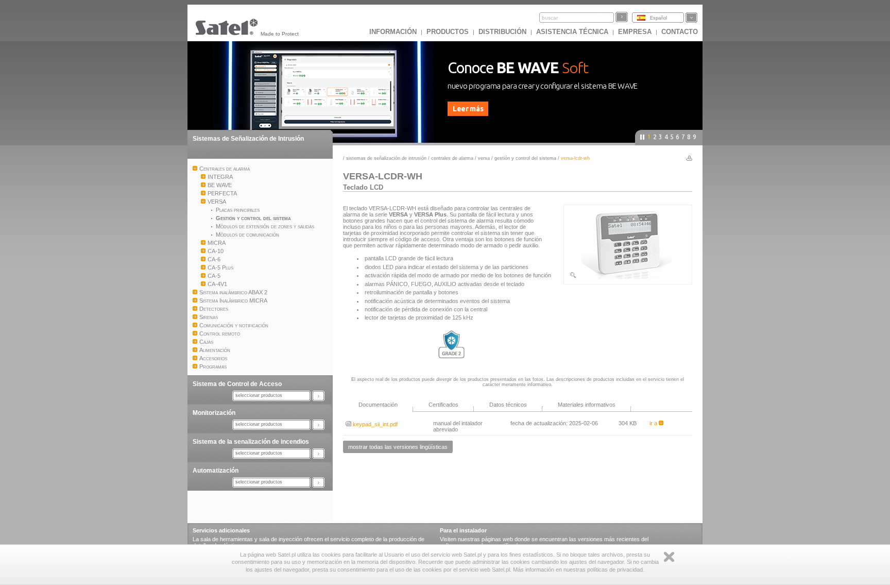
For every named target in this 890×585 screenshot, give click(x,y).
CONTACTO (679, 32)
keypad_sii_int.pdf (374, 424)
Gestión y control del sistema (526, 158)
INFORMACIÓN (393, 32)
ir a (654, 423)
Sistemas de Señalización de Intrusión (248, 138)
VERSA (484, 158)
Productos (447, 32)
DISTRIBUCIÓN (502, 32)
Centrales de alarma (452, 158)
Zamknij (669, 557)
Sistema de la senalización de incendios (251, 441)
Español (658, 18)
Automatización (215, 470)
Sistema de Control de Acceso (237, 384)
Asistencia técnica (572, 32)
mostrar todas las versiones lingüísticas (398, 447)
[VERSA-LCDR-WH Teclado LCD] (627, 277)
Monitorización (214, 412)
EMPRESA (635, 32)
